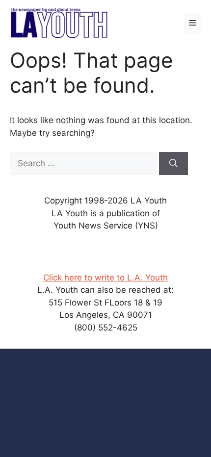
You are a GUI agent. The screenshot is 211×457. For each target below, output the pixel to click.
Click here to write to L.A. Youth (105, 277)
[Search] (173, 164)
